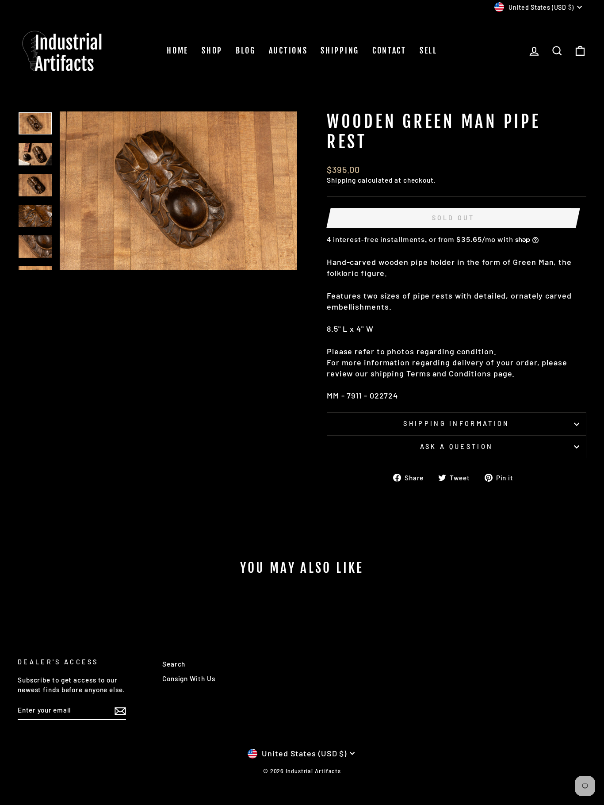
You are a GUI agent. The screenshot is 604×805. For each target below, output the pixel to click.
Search (173, 664)
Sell (428, 50)
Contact (389, 50)
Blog (246, 50)
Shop (212, 50)
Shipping (340, 50)
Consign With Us (188, 678)
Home (177, 50)
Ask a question (456, 446)
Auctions (288, 50)
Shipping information (456, 423)
